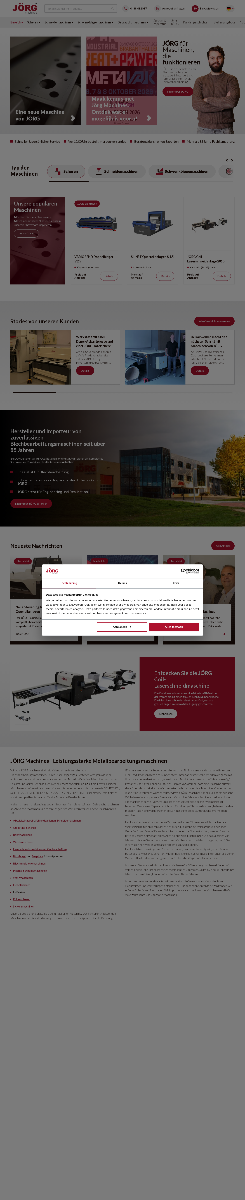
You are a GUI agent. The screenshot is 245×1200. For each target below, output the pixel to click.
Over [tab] (176, 583)
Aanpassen (120, 626)
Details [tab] (122, 583)
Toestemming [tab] (68, 583)
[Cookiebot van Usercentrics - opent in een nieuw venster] (183, 571)
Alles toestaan (174, 626)
